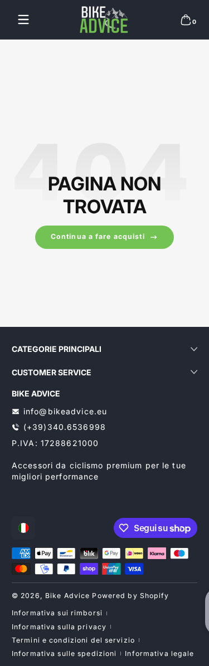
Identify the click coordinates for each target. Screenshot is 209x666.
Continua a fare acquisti (98, 236)
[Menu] (23, 19)
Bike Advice (67, 595)
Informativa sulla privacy (59, 627)
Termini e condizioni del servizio (73, 640)
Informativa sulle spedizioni (64, 653)
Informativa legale (159, 653)
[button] (185, 19)
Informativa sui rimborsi (57, 613)
